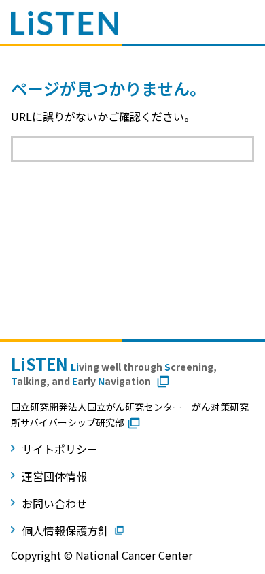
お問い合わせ (54, 503)
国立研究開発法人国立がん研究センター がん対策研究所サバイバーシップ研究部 (130, 414)
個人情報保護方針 (65, 530)
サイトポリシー (60, 449)
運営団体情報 (54, 476)
